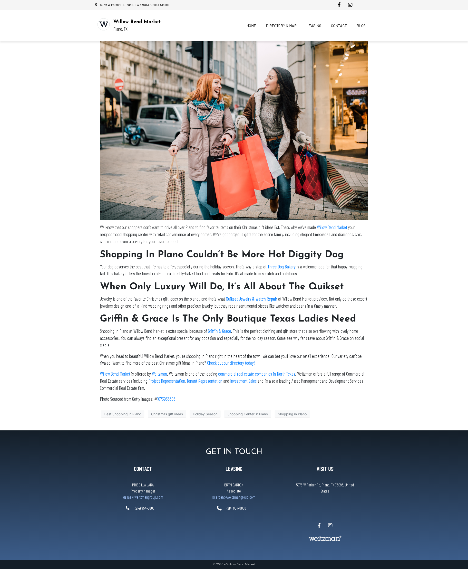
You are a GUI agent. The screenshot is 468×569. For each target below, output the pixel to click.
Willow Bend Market (137, 21)
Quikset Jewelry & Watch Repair (251, 299)
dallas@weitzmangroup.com (143, 496)
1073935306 (166, 399)
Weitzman (159, 374)
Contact (339, 25)
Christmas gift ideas (167, 414)
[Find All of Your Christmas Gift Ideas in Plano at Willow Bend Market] (234, 130)
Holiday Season (205, 414)
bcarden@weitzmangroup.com (233, 496)
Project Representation (166, 381)
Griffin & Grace (219, 331)
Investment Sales (243, 381)
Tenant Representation (204, 381)
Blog (361, 25)
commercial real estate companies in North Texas (256, 374)
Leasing (313, 25)
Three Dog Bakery (281, 266)
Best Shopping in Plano (122, 414)
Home (251, 25)
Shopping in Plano (292, 414)
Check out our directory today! (231, 363)
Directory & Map (281, 25)
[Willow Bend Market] (104, 24)
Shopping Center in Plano (247, 414)
